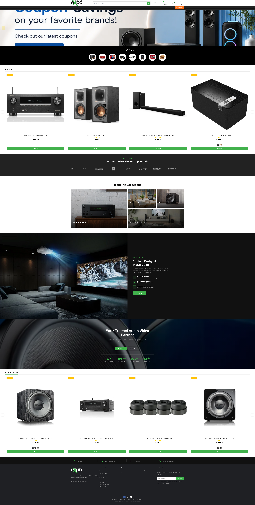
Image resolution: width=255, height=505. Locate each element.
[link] (127, 28)
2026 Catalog (180, 7)
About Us (121, 472)
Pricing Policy (121, 470)
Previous (3, 28)
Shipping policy (140, 499)
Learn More (138, 293)
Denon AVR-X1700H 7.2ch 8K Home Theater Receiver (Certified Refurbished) (96, 438)
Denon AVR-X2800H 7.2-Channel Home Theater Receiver (35, 135)
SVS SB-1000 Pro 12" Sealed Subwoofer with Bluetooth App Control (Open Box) (35, 438)
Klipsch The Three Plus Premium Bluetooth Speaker (220, 135)
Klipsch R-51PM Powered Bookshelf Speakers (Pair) (97, 135)
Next (251, 28)
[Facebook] (124, 497)
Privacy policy (123, 499)
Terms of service (131, 499)
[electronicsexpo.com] (77, 5)
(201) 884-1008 (103, 486)
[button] (97, 137)
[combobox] (120, 3)
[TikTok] (130, 497)
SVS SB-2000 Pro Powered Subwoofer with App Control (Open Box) (219, 438)
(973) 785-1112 (103, 477)
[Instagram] (127, 497)
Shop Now (121, 348)
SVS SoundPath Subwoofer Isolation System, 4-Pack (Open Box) (158, 438)
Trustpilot (146, 470)
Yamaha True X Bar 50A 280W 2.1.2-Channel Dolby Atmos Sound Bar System (158, 135)
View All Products (244, 373)
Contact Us (134, 348)
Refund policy (115, 499)
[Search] (148, 3)
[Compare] (173, 3)
